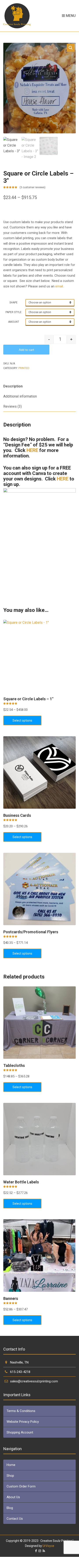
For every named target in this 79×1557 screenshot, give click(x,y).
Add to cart (26, 349)
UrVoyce (48, 1546)
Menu (70, 16)
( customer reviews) (32, 187)
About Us (13, 1497)
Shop (10, 1476)
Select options (22, 720)
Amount (13, 321)
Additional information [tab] (20, 396)
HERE (32, 450)
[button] (71, 48)
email (59, 286)
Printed (23, 368)
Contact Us (15, 1519)
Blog (10, 1508)
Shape (13, 302)
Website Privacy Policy (23, 1422)
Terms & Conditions (21, 1411)
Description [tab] (13, 386)
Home (11, 1465)
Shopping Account (20, 1432)
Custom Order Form (21, 1486)
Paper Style (13, 312)
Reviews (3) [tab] (12, 406)
